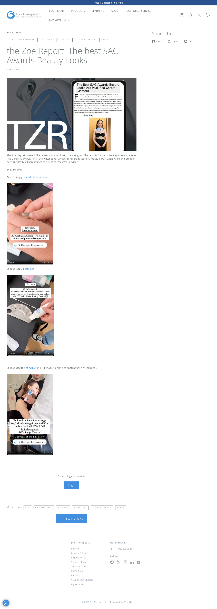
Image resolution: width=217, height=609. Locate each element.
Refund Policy (78, 557)
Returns (75, 575)
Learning (98, 10)
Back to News (74, 518)
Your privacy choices (82, 579)
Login (71, 485)
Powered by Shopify (121, 602)
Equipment (56, 10)
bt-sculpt (31, 367)
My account (77, 584)
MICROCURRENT (86, 39)
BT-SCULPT (64, 39)
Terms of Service (80, 566)
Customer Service (139, 10)
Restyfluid (28, 268)
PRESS (104, 39)
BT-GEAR (47, 39)
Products (78, 10)
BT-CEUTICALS (27, 39)
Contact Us (77, 570)
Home (10, 32)
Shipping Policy (79, 562)
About (115, 10)
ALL (11, 39)
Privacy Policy (78, 553)
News (19, 32)
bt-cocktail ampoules (35, 177)
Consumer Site (59, 19)
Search (75, 548)
